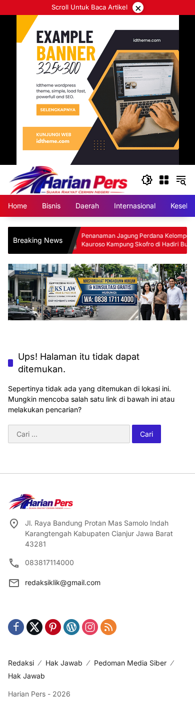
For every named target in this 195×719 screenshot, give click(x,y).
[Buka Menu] (164, 180)
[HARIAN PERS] (68, 179)
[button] (147, 180)
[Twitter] (34, 627)
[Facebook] (16, 627)
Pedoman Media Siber (130, 663)
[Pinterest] (53, 627)
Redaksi (21, 663)
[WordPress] (72, 627)
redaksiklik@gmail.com (62, 582)
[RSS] (108, 627)
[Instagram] (90, 627)
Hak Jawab (64, 663)
